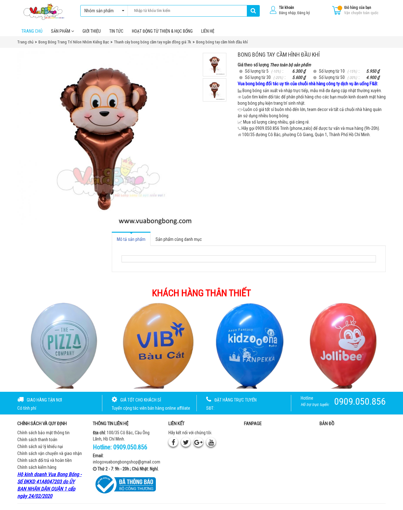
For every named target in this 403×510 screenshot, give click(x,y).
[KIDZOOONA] (248, 345)
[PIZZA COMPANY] (61, 345)
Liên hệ (207, 31)
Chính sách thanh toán (37, 439)
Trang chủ (32, 31)
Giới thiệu (91, 31)
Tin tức (116, 31)
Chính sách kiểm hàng (36, 467)
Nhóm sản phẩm (99, 10)
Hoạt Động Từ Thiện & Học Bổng (162, 31)
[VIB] (155, 345)
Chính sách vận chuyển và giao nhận (49, 453)
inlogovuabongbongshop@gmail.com (126, 461)
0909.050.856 (130, 447)
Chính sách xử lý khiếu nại (40, 446)
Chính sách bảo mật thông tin (43, 432)
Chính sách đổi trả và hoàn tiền (44, 460)
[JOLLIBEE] (342, 345)
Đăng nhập (287, 13)
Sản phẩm (61, 31)
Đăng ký (303, 13)
